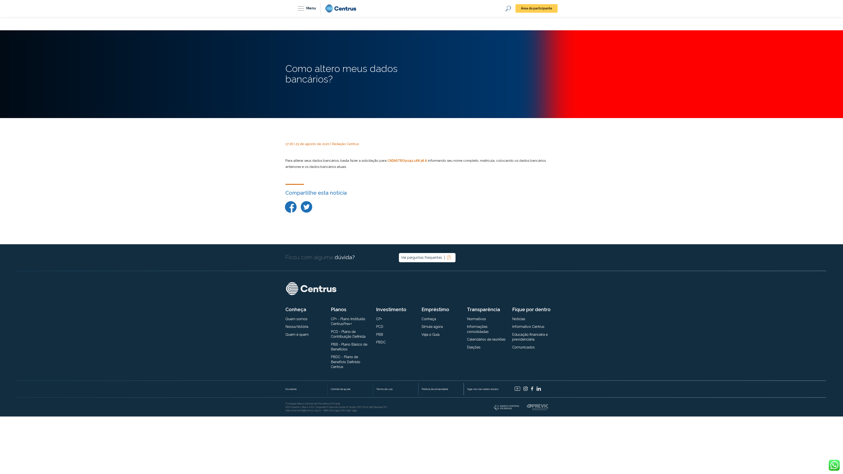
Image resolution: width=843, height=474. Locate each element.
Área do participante (536, 8)
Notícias (518, 319)
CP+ (379, 319)
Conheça (429, 319)
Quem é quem (297, 334)
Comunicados (523, 347)
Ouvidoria (291, 389)
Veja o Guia (431, 334)
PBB (379, 334)
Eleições (474, 347)
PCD (379, 327)
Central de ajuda (340, 389)
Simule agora (432, 327)
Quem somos (296, 319)
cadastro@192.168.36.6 (407, 160)
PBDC (381, 342)
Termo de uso (384, 389)
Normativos (476, 319)
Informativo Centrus (528, 327)
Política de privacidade (435, 389)
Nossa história (296, 327)
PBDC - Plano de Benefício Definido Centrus (345, 362)
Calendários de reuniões (486, 339)
